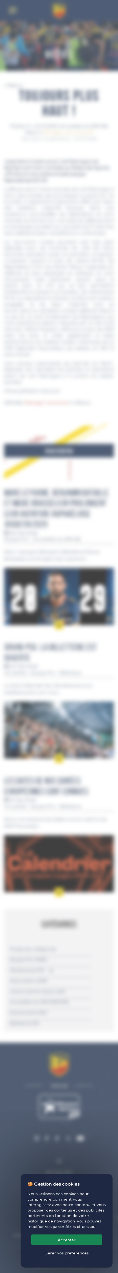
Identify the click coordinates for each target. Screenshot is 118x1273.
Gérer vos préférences (66, 1253)
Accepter (66, 1239)
